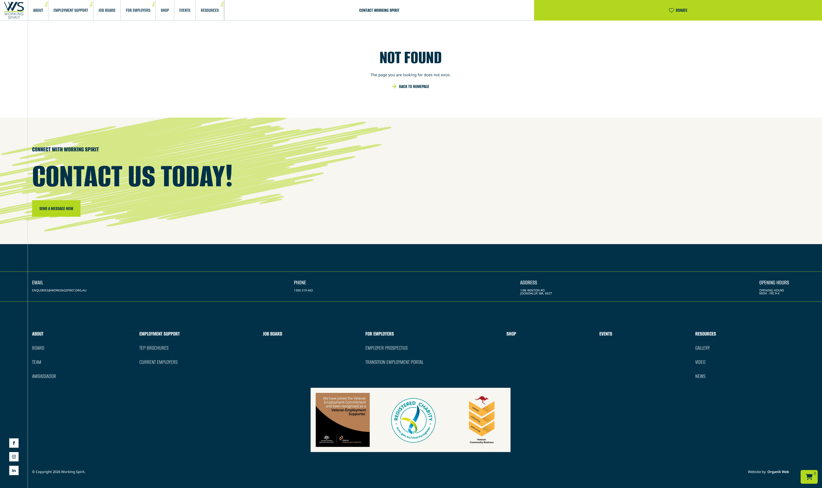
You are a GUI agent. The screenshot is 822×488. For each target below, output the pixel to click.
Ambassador (44, 376)
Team (36, 362)
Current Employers (158, 362)
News (700, 376)
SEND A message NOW (56, 208)
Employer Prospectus (386, 347)
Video (700, 362)
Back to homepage (414, 86)
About (38, 10)
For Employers (138, 10)
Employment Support (71, 10)
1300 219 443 (303, 290)
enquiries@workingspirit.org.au (59, 290)
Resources (705, 333)
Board (38, 347)
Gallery (702, 347)
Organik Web (778, 471)
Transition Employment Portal (394, 362)
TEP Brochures (153, 347)
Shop (165, 10)
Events (605, 333)
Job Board (106, 10)
